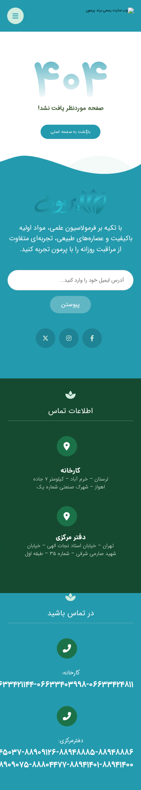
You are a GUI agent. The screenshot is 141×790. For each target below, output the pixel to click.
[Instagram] (69, 338)
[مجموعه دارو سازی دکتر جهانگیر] (96, 11)
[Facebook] (92, 338)
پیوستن (70, 304)
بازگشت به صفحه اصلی (70, 131)
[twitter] (45, 338)
